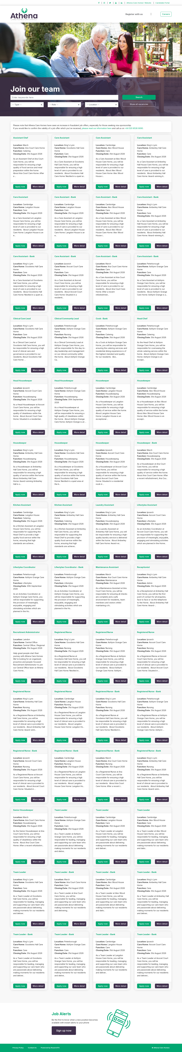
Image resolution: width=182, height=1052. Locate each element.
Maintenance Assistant (107, 567)
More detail (38, 186)
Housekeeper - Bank (147, 443)
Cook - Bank (102, 318)
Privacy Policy (18, 1048)
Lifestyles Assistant (147, 505)
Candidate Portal (162, 3)
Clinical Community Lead (66, 318)
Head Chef (142, 318)
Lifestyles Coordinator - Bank (68, 567)
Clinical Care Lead (22, 318)
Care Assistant (61, 138)
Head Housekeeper (22, 380)
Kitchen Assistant (22, 505)
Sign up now (64, 1030)
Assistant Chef (20, 138)
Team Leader (60, 810)
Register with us (134, 14)
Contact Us (32, 1048)
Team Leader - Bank (64, 872)
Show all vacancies (139, 104)
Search (139, 97)
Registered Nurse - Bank (108, 691)
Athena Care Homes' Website (139, 3)
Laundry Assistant (105, 505)
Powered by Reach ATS (50, 1048)
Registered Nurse (63, 632)
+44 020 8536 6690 (134, 128)
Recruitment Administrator (26, 632)
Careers (166, 14)
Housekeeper (102, 380)
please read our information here (97, 128)
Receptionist (143, 567)
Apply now (20, 186)
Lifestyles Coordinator (24, 567)
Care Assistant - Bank (65, 197)
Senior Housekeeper (23, 810)
